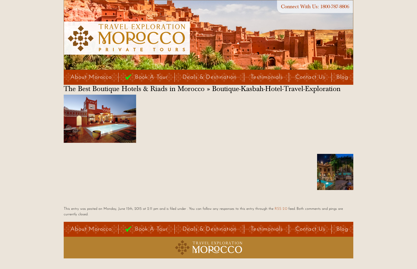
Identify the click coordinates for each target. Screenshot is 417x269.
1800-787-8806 (334, 7)
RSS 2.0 (281, 209)
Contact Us (310, 77)
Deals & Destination (209, 77)
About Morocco (91, 77)
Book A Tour (151, 77)
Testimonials (266, 77)
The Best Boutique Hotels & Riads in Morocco (134, 89)
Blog (342, 77)
